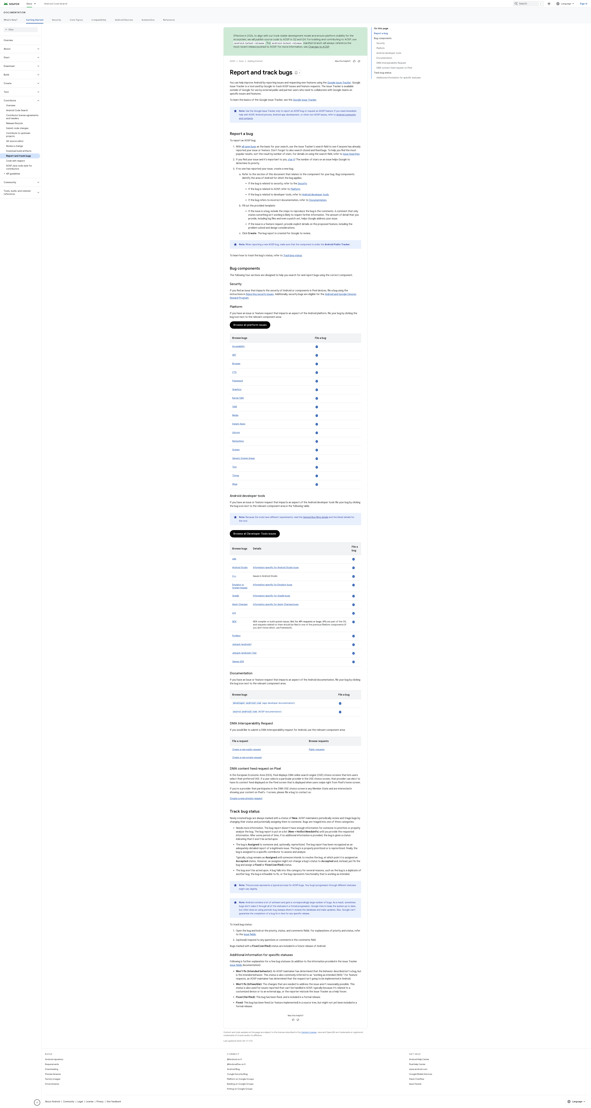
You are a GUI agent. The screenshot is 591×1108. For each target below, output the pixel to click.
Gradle (235, 595)
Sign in (583, 3)
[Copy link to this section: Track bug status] (263, 812)
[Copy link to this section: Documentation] (255, 673)
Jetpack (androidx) (241, 644)
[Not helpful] (359, 61)
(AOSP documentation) (257, 711)
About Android (52, 1101)
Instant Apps (238, 423)
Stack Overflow (416, 1079)
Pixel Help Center (417, 1064)
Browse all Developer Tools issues (254, 533)
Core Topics (76, 19)
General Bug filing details (315, 517)
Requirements (52, 1064)
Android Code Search (55, 3)
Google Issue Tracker (304, 99)
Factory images (52, 1079)
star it (291, 159)
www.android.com (418, 1069)
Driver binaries (52, 1083)
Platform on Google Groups (240, 1079)
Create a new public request (246, 749)
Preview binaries (53, 1074)
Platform (295, 189)
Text (234, 467)
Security (56, 19)
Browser (236, 363)
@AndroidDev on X (236, 1064)
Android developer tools (315, 194)
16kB (234, 406)
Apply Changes (239, 604)
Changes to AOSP (318, 46)
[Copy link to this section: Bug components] (263, 269)
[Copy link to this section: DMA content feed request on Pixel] (284, 769)
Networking (238, 441)
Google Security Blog (237, 1074)
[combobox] (528, 3)
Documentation (15, 12)
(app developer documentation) (264, 703)
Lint (234, 613)
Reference (169, 19)
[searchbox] (21, 29)
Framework (237, 380)
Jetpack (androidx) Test (244, 653)
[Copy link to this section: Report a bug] (256, 134)
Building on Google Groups (240, 1083)
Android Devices (124, 19)
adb (234, 558)
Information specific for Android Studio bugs (276, 567)
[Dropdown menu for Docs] (36, 3)
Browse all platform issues (250, 325)
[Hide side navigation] (37, 1102)
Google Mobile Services (420, 1074)
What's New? (10, 19)
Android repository (54, 1059)
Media (235, 415)
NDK (234, 621)
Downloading (51, 1069)
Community (68, 1101)
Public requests (316, 749)
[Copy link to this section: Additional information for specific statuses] (296, 955)
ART (234, 355)
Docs (29, 3)
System (236, 449)
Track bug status (292, 255)
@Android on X (234, 1059)
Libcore (236, 432)
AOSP (232, 61)
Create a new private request (247, 757)
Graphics (236, 389)
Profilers (236, 635)
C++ (234, 576)
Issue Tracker (415, 1083)
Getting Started (34, 19)
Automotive (148, 19)
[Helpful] (354, 61)
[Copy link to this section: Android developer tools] (268, 496)
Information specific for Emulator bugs (272, 584)
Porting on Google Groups (239, 1088)
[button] (18, 48)
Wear (234, 484)
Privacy (100, 1101)
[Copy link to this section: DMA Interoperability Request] (276, 723)
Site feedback (114, 1101)
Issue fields (250, 934)
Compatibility (98, 19)
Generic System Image (243, 458)
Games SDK (238, 661)
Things (235, 475)
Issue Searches (351, 154)
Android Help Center (419, 1059)
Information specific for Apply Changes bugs (275, 604)
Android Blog (233, 1069)
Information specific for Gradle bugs (271, 595)
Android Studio (240, 567)
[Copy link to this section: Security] (245, 284)
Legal (80, 1101)
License (89, 1101)
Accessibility (238, 346)
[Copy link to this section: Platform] (245, 307)
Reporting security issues (260, 294)
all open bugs (249, 146)
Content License (308, 1032)
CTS (234, 372)
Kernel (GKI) (238, 398)
